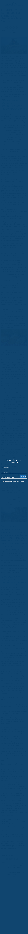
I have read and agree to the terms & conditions (14, 481)
